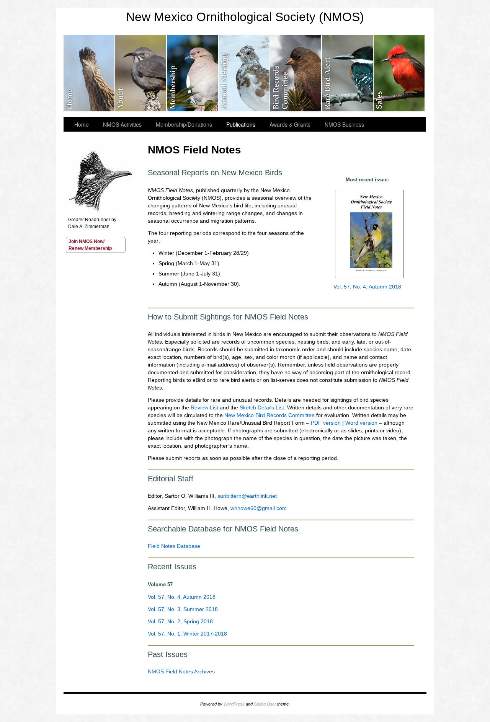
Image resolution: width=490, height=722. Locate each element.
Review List (204, 407)
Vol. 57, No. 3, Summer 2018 (183, 609)
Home (81, 124)
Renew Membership (90, 248)
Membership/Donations (193, 73)
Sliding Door (265, 704)
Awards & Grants (290, 124)
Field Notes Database (174, 546)
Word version (361, 423)
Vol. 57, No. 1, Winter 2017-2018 (187, 634)
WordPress (234, 704)
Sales (399, 73)
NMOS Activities (122, 124)
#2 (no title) (89, 73)
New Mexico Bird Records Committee (296, 73)
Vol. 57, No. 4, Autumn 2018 (367, 287)
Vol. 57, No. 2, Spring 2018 (180, 621)
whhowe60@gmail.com (258, 508)
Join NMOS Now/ (87, 241)
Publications (240, 124)
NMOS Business (344, 124)
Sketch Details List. (263, 407)
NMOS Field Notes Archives (181, 671)
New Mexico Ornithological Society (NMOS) (245, 17)
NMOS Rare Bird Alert (348, 73)
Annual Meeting (244, 73)
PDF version (326, 423)
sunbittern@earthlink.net (247, 496)
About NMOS (141, 73)
